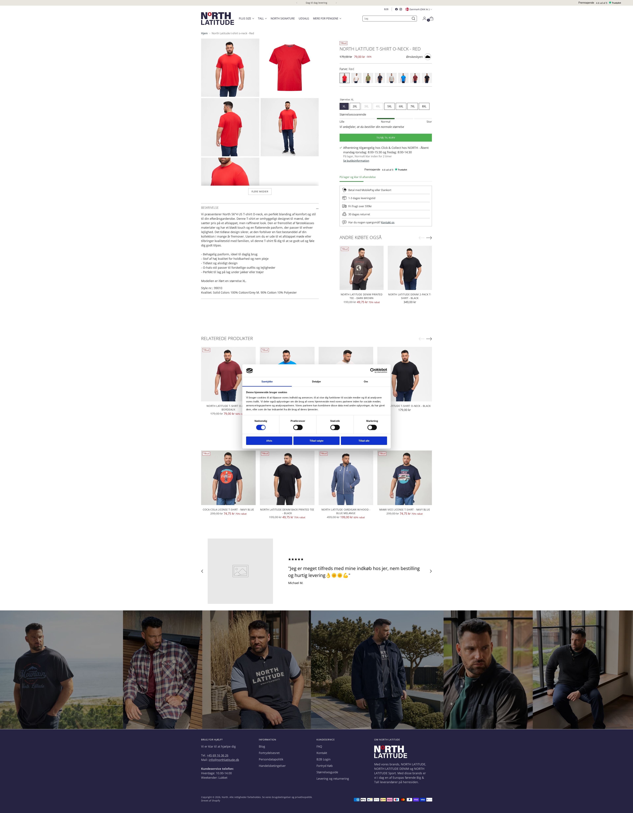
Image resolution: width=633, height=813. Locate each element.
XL (344, 105)
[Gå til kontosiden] (423, 18)
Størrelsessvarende (353, 114)
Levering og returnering (332, 779)
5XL (389, 105)
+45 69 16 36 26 (217, 755)
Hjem (204, 33)
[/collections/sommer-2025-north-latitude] (316, 669)
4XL (378, 105)
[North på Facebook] (396, 9)
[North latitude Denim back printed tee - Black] (287, 478)
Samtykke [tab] (267, 381)
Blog (262, 746)
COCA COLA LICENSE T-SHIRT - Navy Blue (228, 509)
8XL (424, 105)
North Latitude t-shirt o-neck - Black (404, 405)
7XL (412, 105)
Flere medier (260, 191)
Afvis (269, 440)
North (225, 797)
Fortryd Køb (324, 766)
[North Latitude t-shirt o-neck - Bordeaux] (228, 374)
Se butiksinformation (356, 161)
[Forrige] (297, 3)
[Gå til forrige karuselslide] (202, 571)
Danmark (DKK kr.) (419, 9)
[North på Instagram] (400, 9)
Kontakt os (387, 222)
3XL (366, 105)
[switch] (298, 427)
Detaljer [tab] (316, 381)
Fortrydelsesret (269, 753)
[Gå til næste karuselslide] (431, 571)
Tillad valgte (316, 440)
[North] (217, 18)
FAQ (319, 746)
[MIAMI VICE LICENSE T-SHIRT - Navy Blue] (404, 478)
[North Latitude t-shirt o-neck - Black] (404, 374)
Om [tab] (366, 381)
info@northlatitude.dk (224, 760)
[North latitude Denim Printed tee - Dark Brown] (362, 268)
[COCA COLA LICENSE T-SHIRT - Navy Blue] (228, 478)
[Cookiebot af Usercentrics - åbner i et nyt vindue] (372, 370)
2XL (355, 105)
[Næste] (336, 3)
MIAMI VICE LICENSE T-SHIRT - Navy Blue (404, 509)
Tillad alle (364, 440)
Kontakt (321, 753)
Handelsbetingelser (272, 766)
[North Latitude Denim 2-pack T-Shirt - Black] (410, 268)
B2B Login (323, 759)
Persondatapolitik (271, 759)
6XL (401, 105)
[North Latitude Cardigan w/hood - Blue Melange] (346, 478)
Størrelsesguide (327, 772)
